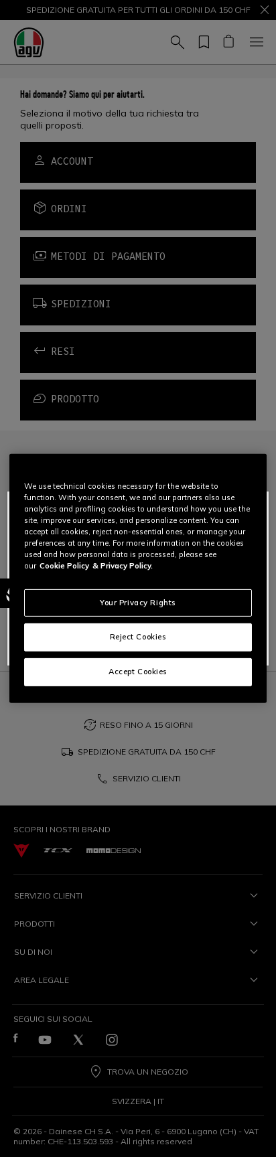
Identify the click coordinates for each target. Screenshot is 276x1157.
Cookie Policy (64, 565)
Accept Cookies (138, 671)
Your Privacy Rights (138, 602)
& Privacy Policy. (122, 565)
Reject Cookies (138, 636)
